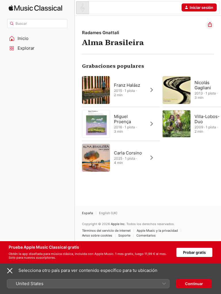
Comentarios (146, 235)
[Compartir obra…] (210, 25)
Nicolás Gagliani (203, 85)
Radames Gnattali (100, 32)
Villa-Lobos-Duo (207, 119)
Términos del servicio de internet (106, 230)
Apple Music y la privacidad (157, 230)
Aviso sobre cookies (97, 235)
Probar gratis (194, 252)
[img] (35, 8)
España (87, 213)
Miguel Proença (122, 119)
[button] (37, 38)
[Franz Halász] (121, 90)
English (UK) (108, 213)
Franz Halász (127, 85)
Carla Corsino (128, 153)
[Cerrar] (9, 270)
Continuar (194, 283)
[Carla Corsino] (121, 158)
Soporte (124, 235)
